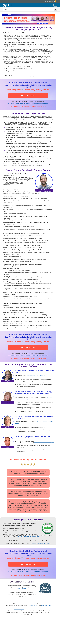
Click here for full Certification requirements (28, 536)
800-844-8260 (22, 588)
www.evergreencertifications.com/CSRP (41, 543)
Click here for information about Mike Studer (12, 186)
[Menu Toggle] (55, 5)
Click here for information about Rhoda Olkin (35, 375)
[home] (8, 5)
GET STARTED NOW (28, 96)
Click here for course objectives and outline (36, 103)
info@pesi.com (34, 605)
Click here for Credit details (15, 103)
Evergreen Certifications (19, 609)
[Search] (55, 9)
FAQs (49, 605)
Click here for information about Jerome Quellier (44, 442)
